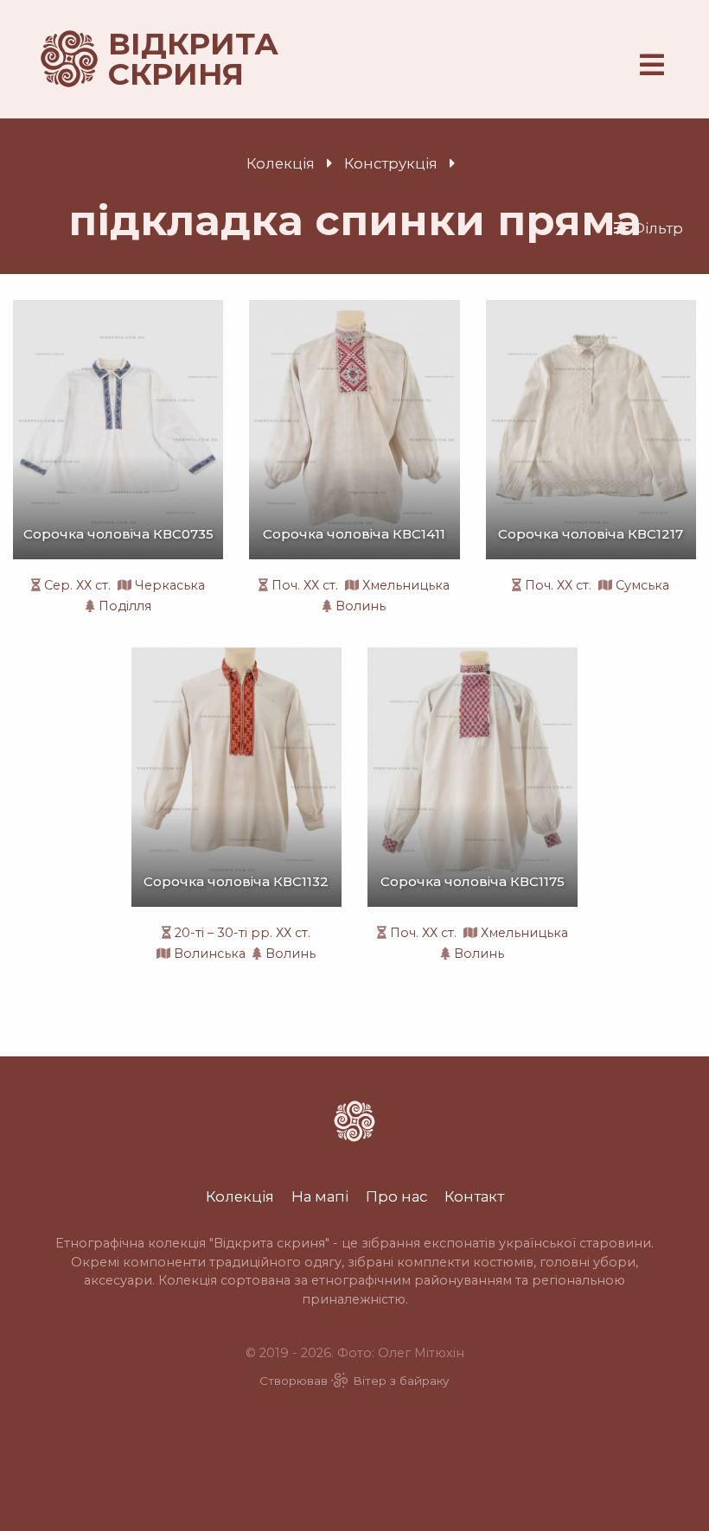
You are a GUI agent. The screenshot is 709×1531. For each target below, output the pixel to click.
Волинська (210, 953)
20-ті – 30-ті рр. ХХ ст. (242, 933)
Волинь (360, 606)
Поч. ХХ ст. (304, 585)
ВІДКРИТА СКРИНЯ (173, 59)
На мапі (319, 1196)
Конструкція (391, 163)
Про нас (396, 1196)
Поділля (125, 606)
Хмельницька (406, 585)
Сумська (642, 585)
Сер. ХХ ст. (77, 585)
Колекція (280, 163)
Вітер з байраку (401, 1380)
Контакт (474, 1196)
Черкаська (170, 585)
